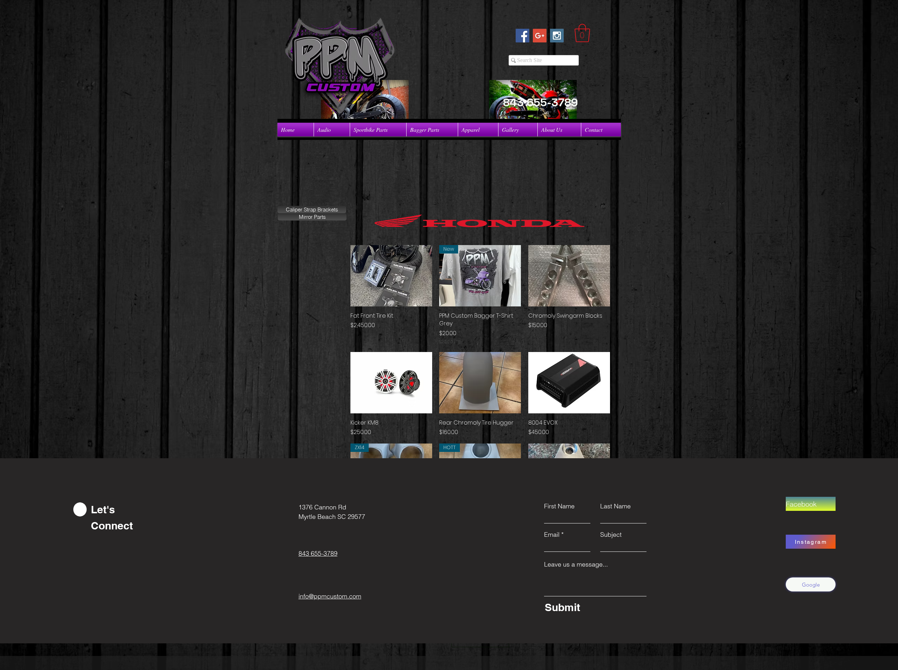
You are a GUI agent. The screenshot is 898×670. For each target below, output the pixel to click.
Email (551, 535)
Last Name (615, 506)
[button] (582, 33)
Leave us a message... (576, 564)
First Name (559, 506)
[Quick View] (391, 275)
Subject (611, 535)
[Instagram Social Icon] (557, 35)
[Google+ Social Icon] (540, 35)
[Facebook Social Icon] (522, 35)
